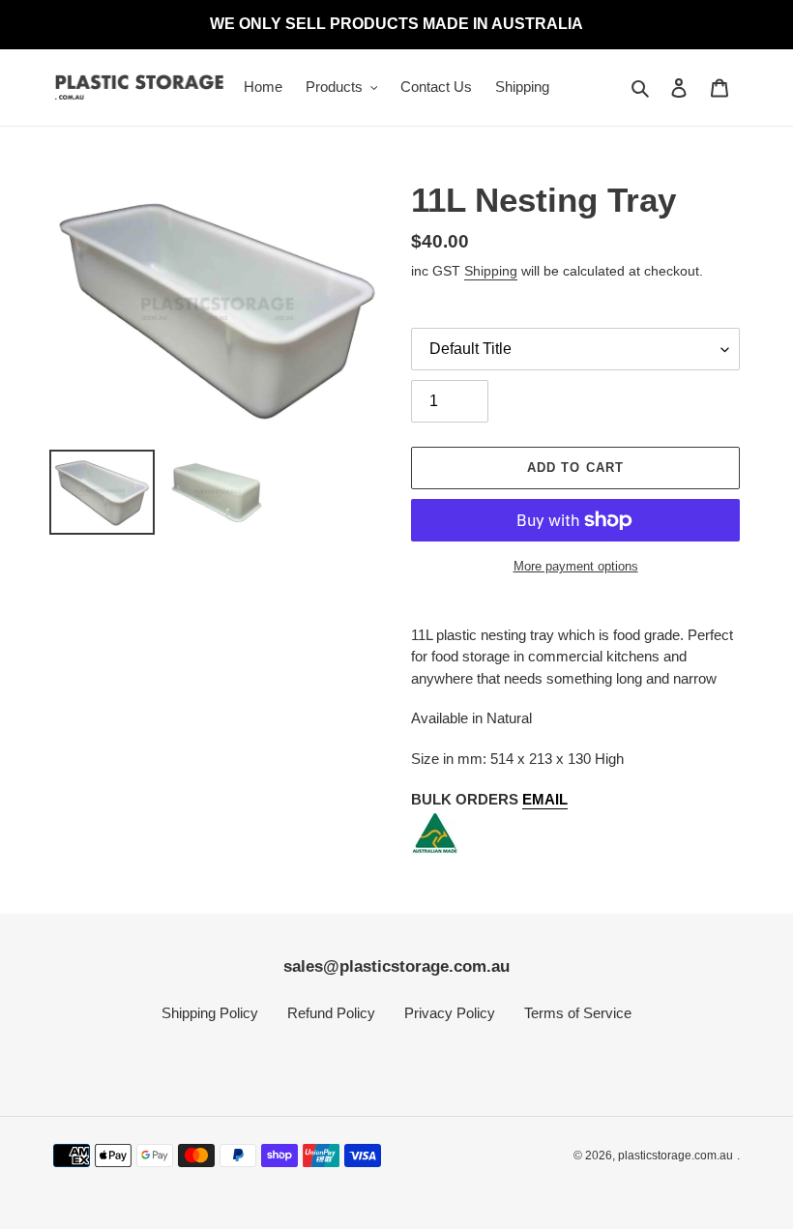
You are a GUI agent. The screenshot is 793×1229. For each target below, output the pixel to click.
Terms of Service (577, 1013)
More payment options (576, 566)
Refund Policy (331, 1013)
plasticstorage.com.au (675, 1155)
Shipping (490, 270)
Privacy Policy (449, 1013)
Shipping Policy (210, 1013)
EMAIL (545, 799)
